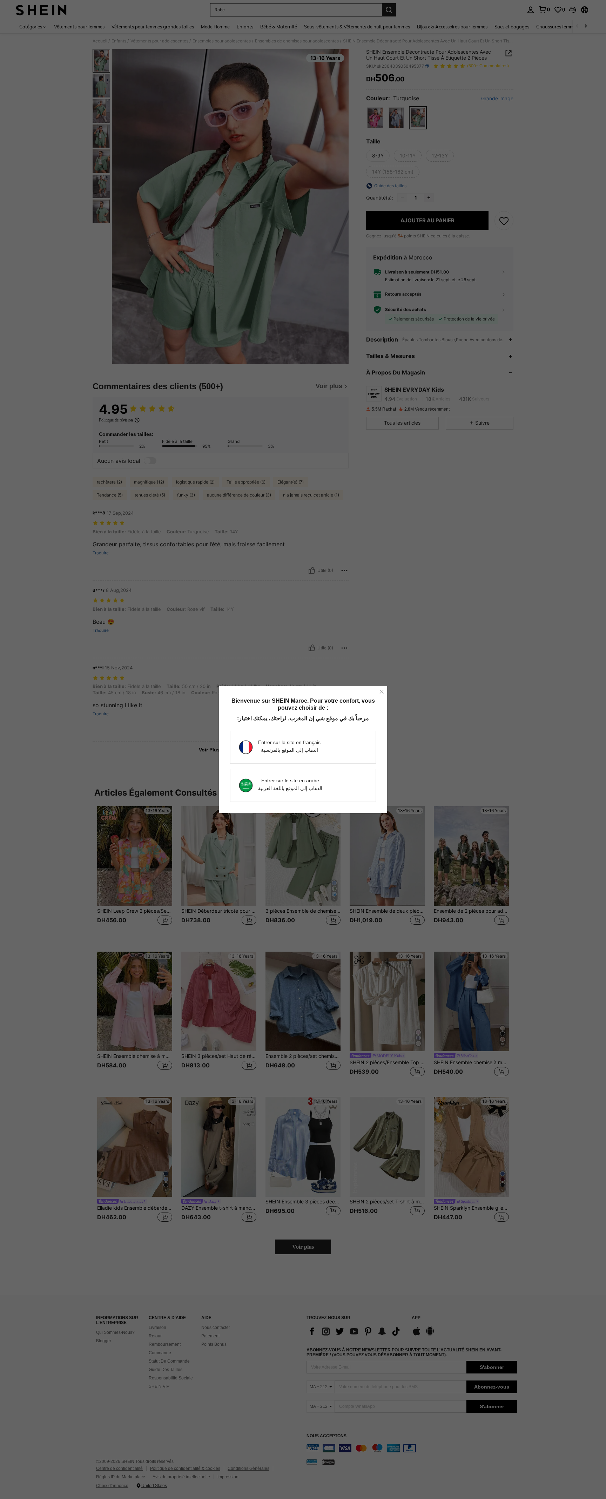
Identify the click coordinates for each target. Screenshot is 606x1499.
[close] (381, 691)
